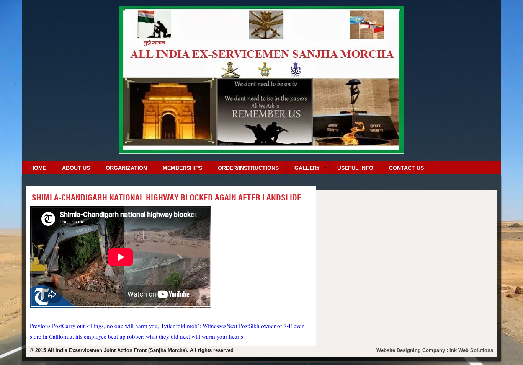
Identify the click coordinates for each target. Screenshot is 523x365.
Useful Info (355, 168)
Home (38, 168)
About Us (76, 168)
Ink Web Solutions (471, 350)
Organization (126, 168)
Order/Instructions (248, 168)
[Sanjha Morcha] (261, 151)
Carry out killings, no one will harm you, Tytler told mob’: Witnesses (128, 325)
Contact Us (406, 168)
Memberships (182, 168)
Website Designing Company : (412, 350)
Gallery (307, 168)
